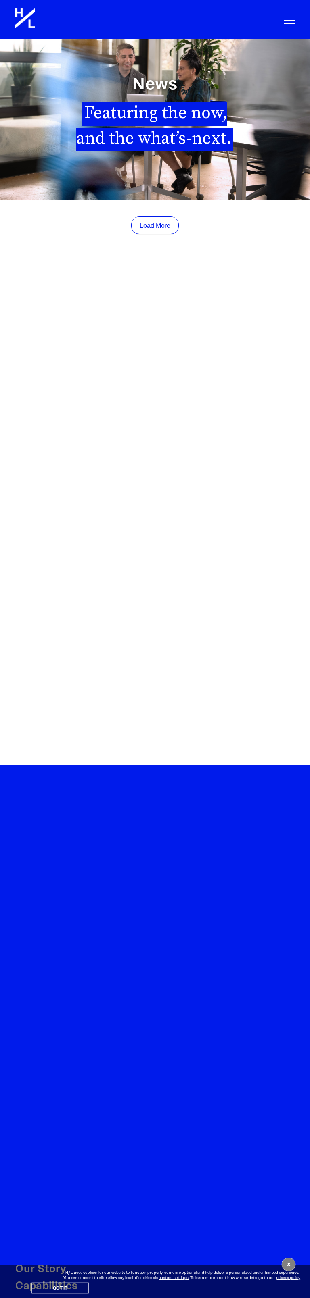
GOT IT (60, 1288)
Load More (155, 225)
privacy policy (288, 1277)
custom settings (174, 1277)
